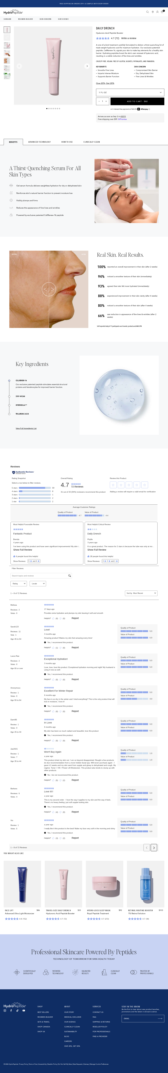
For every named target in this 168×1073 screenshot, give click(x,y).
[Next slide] (87, 66)
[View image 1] (7, 29)
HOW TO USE (67, 142)
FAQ (94, 1017)
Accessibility (42, 1064)
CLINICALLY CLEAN (91, 142)
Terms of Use (33, 1064)
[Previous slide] (19, 66)
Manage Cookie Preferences (99, 1064)
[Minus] (98, 101)
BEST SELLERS (43, 1012)
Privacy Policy (23, 1064)
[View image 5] (7, 60)
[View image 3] (7, 45)
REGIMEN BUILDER (45, 1017)
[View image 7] (7, 76)
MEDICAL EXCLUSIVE (72, 1017)
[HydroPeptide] (13, 11)
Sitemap (86, 1064)
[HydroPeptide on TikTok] (17, 1010)
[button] (162, 12)
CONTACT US (98, 1012)
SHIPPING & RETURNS (101, 1022)
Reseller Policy (52, 1064)
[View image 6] (7, 68)
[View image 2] (7, 37)
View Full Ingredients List (26, 428)
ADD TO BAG (22, 902)
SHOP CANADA (44, 1027)
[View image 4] (7, 53)
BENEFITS (13, 142)
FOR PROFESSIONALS (101, 1031)
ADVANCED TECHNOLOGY (39, 142)
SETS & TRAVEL (44, 1022)
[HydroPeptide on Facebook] (11, 1010)
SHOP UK (41, 1031)
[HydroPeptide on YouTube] (24, 1010)
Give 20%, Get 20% (105, 83)
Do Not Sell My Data (65, 1064)
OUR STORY (69, 1012)
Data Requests (77, 1064)
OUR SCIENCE (70, 1022)
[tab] (13, 142)
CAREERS (68, 1041)
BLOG (66, 1036)
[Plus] (107, 101)
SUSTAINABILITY (70, 1031)
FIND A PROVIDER (100, 1036)
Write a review (128, 38)
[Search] (147, 12)
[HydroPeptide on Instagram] (5, 1010)
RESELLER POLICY (100, 1027)
